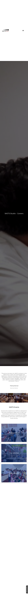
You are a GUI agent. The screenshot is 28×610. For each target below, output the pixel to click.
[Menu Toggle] (23, 30)
